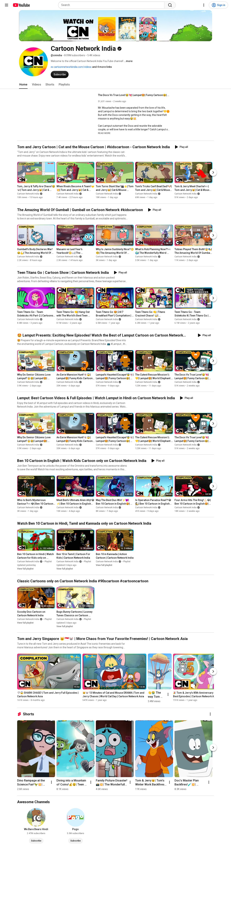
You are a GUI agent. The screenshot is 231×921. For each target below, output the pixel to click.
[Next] (213, 172)
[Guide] (6, 5)
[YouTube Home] (21, 5)
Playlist (48, 561)
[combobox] (112, 5)
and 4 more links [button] (102, 66)
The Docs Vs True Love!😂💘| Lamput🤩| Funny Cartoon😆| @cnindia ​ (134, 95)
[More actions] (168, 694)
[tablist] (115, 84)
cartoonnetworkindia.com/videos (72, 66)
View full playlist (25, 568)
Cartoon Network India (28, 194)
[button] (104, 133)
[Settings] (204, 5)
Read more (104, 133)
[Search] (170, 5)
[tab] (23, 84)
